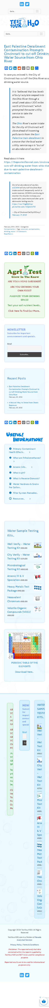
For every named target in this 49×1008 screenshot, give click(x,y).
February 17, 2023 (19, 215)
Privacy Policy (16, 945)
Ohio (19, 123)
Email (9, 344)
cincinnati (24, 229)
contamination (34, 229)
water (13, 232)
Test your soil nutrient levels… (24, 305)
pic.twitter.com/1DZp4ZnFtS (23, 207)
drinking (7, 232)
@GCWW (15, 188)
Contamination (9, 229)
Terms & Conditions (31, 945)
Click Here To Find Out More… (24, 311)
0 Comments (22, 232)
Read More (8, 234)
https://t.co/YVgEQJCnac (22, 204)
